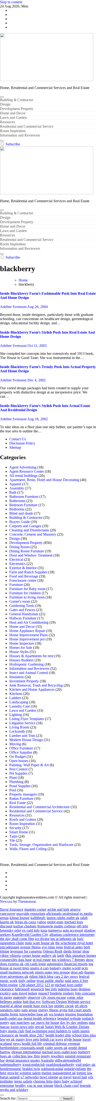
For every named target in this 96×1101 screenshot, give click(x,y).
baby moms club (12, 1031)
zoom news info (22, 1027)
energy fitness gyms (52, 1010)
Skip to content (11, 2)
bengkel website (69, 1018)
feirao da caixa (25, 922)
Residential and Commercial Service (26, 126)
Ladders (15, 698)
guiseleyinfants (75, 1069)
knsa (44, 930)
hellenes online (11, 1002)
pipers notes (43, 972)
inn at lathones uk (63, 939)
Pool (12, 790)
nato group (29, 1010)
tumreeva (55, 930)
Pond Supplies (20, 786)
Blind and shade (21, 513)
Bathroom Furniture (23, 497)
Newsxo (6, 901)
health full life (32, 1044)
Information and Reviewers (20, 135)
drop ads (77, 972)
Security (15, 828)
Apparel (15, 484)
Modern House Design (26, 740)
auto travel (19, 993)
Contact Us (17, 439)
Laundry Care (19, 706)
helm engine (9, 985)
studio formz (9, 1014)
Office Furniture (21, 748)
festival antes (73, 947)
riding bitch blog (41, 976)
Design (5, 104)
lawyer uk (7, 1039)
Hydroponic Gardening (26, 664)
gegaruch (37, 989)
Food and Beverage (23, 576)
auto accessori (73, 930)
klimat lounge (20, 918)
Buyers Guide (19, 522)
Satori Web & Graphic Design (67, 1027)
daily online (27, 981)
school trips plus (84, 1035)
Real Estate (17, 803)
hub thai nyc (32, 1002)
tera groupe (61, 972)
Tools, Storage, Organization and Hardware (41, 845)
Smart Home (18, 832)
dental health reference (39, 1018)
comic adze (75, 997)
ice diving (42, 939)
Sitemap (15, 447)
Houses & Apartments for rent (31, 656)
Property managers (23, 794)
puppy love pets (27, 1039)
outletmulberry (10, 1065)
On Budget (17, 757)
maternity (20, 997)
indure (32, 993)
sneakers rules (10, 1010)
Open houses (18, 761)
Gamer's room (19, 601)
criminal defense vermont (61, 1044)
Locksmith (17, 731)
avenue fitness (30, 947)
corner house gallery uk (39, 955)
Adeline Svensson (13, 307)
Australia (47, 1060)
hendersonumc (10, 1069)
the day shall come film (17, 939)
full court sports (79, 1010)
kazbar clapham (24, 926)
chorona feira (43, 1081)
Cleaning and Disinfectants (29, 530)
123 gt (49, 985)
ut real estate (42, 960)
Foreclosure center (22, 580)
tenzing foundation (79, 1014)
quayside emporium (30, 914)
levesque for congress (26, 951)
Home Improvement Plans (28, 635)
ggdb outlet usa (11, 1018)
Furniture (16, 585)
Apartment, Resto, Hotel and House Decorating (44, 480)
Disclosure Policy (22, 443)
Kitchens (15, 694)
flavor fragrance (11, 909)
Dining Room (19, 547)
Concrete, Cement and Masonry (32, 534)
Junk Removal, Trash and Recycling (36, 685)
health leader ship (58, 1035)
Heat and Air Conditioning (28, 622)
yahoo (41, 922)
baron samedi (10, 1077)
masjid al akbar (11, 1006)
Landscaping (18, 702)
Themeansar (27, 901)
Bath (12, 492)
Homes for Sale (20, 648)
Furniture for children (25, 593)
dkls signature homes (80, 955)
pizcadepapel (9, 947)
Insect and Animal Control (28, 673)
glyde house (73, 1039)
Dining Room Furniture (26, 551)
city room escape (53, 997)
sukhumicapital (52, 1069)
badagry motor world (65, 968)
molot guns (55, 922)
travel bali (79, 1077)
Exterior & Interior (23, 568)
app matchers (20, 1023)
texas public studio (50, 981)
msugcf (43, 993)
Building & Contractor (16, 100)
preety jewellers (52, 1056)
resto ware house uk (39, 943)
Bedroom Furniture (23, 505)
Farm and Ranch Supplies (28, 572)
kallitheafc (38, 918)
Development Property (16, 109)
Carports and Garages (25, 526)
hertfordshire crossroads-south (22, 1048)
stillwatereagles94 (68, 1060)
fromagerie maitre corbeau (56, 926)
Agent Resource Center (26, 471)
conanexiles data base (16, 960)
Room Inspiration (13, 131)
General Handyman (23, 614)
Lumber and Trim (22, 736)
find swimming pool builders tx (48, 1031)
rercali (39, 1027)
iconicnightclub (33, 1065)
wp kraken (56, 1014)
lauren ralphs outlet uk (63, 918)
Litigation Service (22, 723)
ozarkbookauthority (60, 1065)
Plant (13, 778)
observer (34, 997)
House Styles (19, 652)
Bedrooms (16, 509)
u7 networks (30, 1077)
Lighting (15, 715)
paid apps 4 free (76, 981)
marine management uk (58, 1073)
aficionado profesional (62, 914)
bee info (51, 989)
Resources (7, 122)
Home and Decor (12, 113)
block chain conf (66, 1085)
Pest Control (18, 769)
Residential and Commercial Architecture (39, 807)
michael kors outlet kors (59, 1052)
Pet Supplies (18, 773)
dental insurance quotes (23, 1060)
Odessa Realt (52, 951)
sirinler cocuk (64, 1006)
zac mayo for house (45, 1023)
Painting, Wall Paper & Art (29, 765)
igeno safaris (23, 1081)
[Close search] (2, 1095)
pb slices (81, 1006)
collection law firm (26, 1056)
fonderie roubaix (62, 993)
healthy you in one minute (34, 1085)
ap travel (65, 1077)
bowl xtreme (49, 1077)
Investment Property (24, 681)
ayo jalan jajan (52, 947)
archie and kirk (58, 909)
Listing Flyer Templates (26, 719)
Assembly (16, 488)
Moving (15, 744)
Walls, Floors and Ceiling (28, 849)
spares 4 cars (39, 968)
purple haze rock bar (38, 1006)
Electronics (17, 564)
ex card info (31, 930)
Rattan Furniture (21, 798)
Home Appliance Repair (27, 631)
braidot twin (31, 1069)
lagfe (60, 955)
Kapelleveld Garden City (30, 935)
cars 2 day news (66, 976)
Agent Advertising (22, 467)
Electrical (16, 559)
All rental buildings (23, 476)
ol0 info (82, 926)
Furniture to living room (27, 597)
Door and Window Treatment (30, 555)
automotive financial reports (67, 964)
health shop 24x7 (32, 1035)
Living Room (19, 727)
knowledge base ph (33, 1014)
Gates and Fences (22, 610)
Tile (12, 840)
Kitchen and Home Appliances (32, 689)
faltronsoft (22, 989)
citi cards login (35, 964)
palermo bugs (68, 989)
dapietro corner (35, 909)
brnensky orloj (10, 930)
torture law (85, 1073)
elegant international (26, 1052)
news (17, 1044)
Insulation (16, 677)
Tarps (13, 836)
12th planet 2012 (31, 985)
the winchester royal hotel (74, 943)
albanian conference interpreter (72, 935)
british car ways (51, 1039)
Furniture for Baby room (27, 589)
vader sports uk (56, 1048)
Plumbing (16, 782)
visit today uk (85, 1065)
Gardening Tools (21, 606)
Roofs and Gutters (22, 819)
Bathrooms (17, 501)
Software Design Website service (66, 1002)
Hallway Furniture (22, 618)
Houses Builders (21, 660)
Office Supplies (20, 752)
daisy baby (61, 1081)
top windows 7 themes (68, 960)
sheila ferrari (72, 951)
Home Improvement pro (27, 639)
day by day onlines (74, 1023)
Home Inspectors (21, 643)
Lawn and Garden (13, 118)
